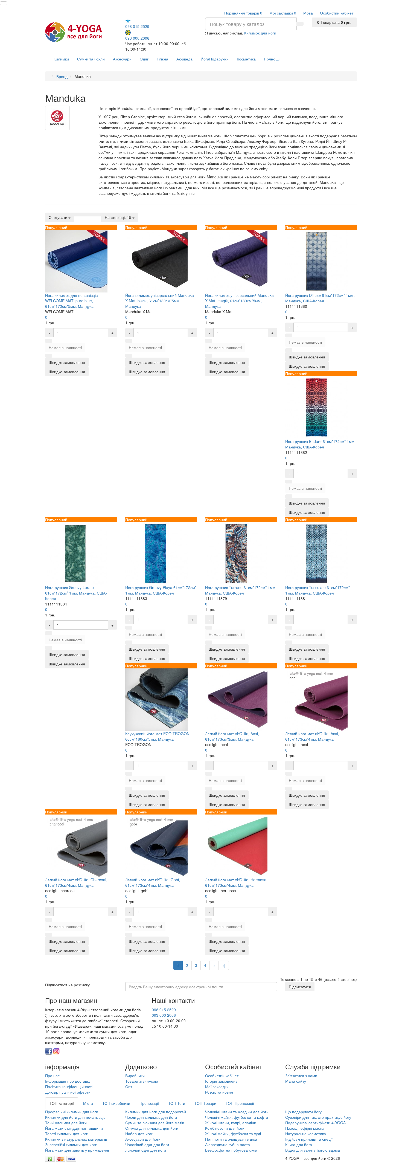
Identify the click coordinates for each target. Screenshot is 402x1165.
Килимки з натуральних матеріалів (76, 1139)
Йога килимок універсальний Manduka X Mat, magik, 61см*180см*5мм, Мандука (239, 300)
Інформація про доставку (68, 1081)
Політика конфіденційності (68, 1086)
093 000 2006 (137, 37)
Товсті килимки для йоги (66, 1133)
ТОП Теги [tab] (176, 1103)
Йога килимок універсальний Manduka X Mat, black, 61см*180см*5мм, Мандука (159, 300)
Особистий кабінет (221, 1075)
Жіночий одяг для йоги (145, 1150)
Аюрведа (184, 59)
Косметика (246, 59)
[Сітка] (84, 214)
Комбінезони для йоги (224, 1128)
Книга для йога (298, 1144)
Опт (128, 1086)
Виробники (135, 1075)
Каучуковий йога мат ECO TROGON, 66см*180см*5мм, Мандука (158, 736)
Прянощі (271, 59)
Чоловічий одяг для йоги (147, 1144)
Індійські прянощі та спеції (309, 1139)
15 (118, 217)
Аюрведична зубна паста (227, 1144)
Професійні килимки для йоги (71, 1111)
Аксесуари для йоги (143, 1139)
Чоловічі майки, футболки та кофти (237, 1117)
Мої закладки (217, 1086)
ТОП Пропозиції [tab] (240, 1103)
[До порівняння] (48, 356)
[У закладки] (48, 341)
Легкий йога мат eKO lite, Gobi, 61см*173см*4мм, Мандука (152, 882)
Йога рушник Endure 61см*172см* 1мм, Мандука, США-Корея (320, 444)
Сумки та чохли (91, 59)
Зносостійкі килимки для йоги (71, 1144)
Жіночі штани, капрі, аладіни (230, 1122)
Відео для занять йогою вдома (312, 1150)
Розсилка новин (219, 1092)
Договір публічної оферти (68, 1092)
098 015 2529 (137, 26)
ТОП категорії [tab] (61, 1103)
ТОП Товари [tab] (205, 1103)
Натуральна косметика (305, 1133)
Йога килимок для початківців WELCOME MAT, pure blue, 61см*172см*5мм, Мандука (71, 300)
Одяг (144, 59)
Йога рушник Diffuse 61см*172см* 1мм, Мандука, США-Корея (320, 297)
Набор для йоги (139, 1133)
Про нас (52, 1075)
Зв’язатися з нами (301, 1075)
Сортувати (58, 217)
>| (223, 965)
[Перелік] (77, 214)
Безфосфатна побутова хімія (231, 1150)
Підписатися (300, 986)
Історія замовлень (221, 1081)
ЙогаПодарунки (215, 59)
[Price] (97, 214)
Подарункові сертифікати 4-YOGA (315, 1122)
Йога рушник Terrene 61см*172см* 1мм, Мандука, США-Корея (240, 590)
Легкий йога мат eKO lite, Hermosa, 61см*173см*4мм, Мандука (236, 882)
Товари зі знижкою (141, 1081)
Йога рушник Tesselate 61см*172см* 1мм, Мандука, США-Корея (317, 590)
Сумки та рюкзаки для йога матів (154, 1122)
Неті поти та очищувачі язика (231, 1139)
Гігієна (162, 59)
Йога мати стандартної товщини (74, 1128)
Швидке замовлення (67, 371)
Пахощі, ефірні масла (304, 1128)
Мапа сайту (295, 1081)
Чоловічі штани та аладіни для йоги (237, 1111)
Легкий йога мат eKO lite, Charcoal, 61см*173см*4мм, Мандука (76, 882)
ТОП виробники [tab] (116, 1103)
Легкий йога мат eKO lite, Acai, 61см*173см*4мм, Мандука (312, 736)
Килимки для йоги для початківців (75, 1117)
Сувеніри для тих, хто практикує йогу (318, 1117)
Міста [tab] (88, 1103)
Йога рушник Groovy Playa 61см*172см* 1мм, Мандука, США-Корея (160, 590)
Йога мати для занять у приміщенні (77, 1150)
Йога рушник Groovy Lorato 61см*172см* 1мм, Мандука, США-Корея (76, 593)
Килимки (61, 59)
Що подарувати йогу (303, 1111)
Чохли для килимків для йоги (151, 1117)
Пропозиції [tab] (149, 1103)
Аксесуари (122, 59)
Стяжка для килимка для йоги (151, 1128)
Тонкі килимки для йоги (66, 1122)
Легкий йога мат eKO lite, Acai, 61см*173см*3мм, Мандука (232, 736)
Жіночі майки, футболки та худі (233, 1133)
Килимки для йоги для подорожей (155, 1111)
